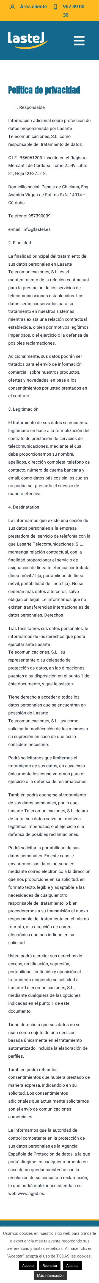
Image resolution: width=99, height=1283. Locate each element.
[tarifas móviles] (28, 34)
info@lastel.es (37, 229)
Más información (50, 1275)
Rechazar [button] (50, 1265)
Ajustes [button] (72, 1265)
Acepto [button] (28, 1265)
